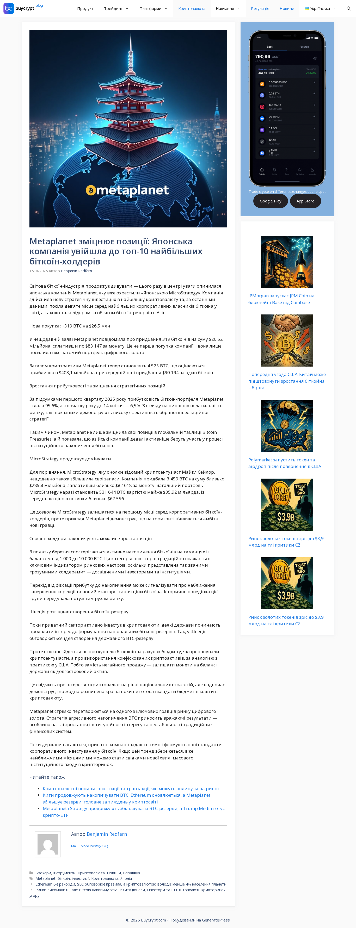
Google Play (270, 200)
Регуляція (260, 8)
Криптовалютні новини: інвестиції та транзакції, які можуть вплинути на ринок (131, 788)
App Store (306, 200)
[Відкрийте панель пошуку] (349, 8)
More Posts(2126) (94, 846)
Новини (287, 8)
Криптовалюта (191, 8)
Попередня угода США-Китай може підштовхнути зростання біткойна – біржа (287, 381)
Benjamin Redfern (107, 834)
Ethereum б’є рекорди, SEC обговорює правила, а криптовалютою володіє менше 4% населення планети (130, 884)
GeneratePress (216, 920)
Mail (74, 846)
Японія (126, 878)
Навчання (225, 8)
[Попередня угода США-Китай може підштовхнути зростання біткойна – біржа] (287, 363)
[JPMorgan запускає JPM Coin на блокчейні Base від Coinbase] (287, 285)
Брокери (43, 872)
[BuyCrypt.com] (23, 8)
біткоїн (64, 878)
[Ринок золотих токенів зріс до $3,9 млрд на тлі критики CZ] (287, 527)
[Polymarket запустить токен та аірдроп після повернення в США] (287, 448)
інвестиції (80, 878)
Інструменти (64, 872)
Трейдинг (113, 8)
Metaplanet (45, 878)
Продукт (85, 8)
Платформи (150, 8)
